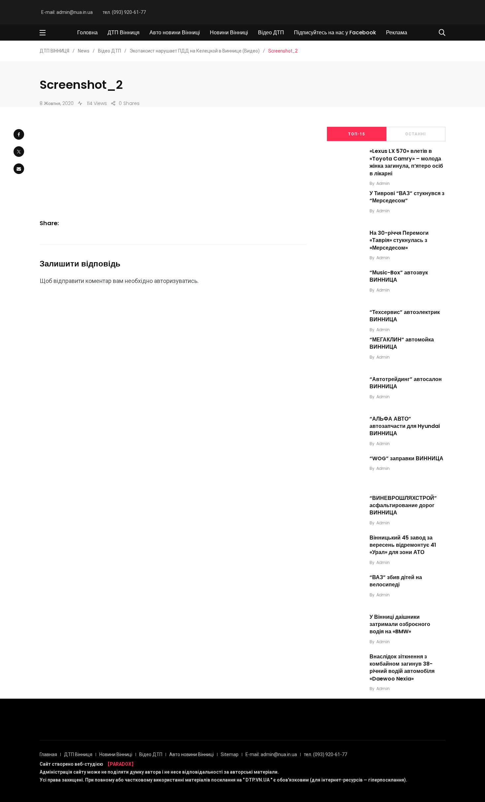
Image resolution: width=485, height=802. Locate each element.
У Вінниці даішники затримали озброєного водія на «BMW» (400, 624)
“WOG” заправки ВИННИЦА (406, 458)
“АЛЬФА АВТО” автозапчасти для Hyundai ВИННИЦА (405, 426)
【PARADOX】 (120, 764)
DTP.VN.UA (257, 780)
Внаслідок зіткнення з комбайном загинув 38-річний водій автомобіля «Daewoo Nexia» (402, 667)
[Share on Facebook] (19, 134)
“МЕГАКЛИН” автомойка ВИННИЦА (402, 343)
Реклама (396, 32)
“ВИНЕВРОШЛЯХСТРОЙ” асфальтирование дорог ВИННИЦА (403, 505)
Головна (87, 32)
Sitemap (230, 754)
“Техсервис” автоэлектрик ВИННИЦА (405, 315)
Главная (48, 754)
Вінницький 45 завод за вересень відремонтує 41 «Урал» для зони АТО (403, 545)
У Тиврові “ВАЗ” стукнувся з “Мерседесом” (407, 197)
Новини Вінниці (229, 32)
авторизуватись (175, 280)
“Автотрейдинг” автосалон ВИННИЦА (406, 382)
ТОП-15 (356, 134)
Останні (415, 134)
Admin (383, 183)
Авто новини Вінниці (174, 32)
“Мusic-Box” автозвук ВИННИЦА (399, 276)
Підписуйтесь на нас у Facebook (335, 32)
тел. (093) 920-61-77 (124, 12)
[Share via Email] (19, 168)
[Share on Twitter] (19, 151)
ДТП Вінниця (124, 32)
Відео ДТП (271, 32)
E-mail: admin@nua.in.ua (67, 12)
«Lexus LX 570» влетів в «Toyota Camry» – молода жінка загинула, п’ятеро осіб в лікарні (406, 162)
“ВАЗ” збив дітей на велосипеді (396, 581)
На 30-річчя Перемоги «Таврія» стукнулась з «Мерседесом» (399, 240)
